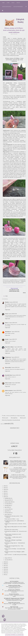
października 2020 (9, 502)
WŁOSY (13, 2)
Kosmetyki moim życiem (14, 602)
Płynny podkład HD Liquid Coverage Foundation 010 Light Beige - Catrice (18, 461)
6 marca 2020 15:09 (13, 302)
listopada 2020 (8, 500)
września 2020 (8, 503)
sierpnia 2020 (8, 505)
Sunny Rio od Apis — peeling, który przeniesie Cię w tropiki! (14, 604)
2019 (5, 562)
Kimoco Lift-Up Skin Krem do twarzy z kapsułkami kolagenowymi (14, 587)
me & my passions (14, 581)
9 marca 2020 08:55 (16, 382)
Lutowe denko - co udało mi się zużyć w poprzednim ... (13, 538)
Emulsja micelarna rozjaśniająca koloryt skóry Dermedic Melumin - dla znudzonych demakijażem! (14, 583)
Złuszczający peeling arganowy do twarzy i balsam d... (15, 527)
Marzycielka (8, 367)
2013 (5, 572)
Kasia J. (7, 322)
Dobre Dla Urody (14, 606)
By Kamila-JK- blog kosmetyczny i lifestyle (14, 598)
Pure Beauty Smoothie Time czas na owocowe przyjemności (14, 591)
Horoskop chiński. (18, 467)
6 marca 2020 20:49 (12, 313)
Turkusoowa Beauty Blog (14, 585)
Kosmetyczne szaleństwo (14, 589)
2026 (5, 485)
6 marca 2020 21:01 (13, 322)
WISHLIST (18, 2)
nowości (7, 423)
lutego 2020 (7, 558)
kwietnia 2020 (8, 512)
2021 (5, 495)
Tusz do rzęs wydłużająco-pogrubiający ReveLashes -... (13, 540)
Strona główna (14, 417)
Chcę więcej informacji (11, 634)
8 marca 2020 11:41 (15, 367)
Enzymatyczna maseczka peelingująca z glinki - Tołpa (15, 552)
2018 (5, 563)
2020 (5, 496)
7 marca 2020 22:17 (15, 357)
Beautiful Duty (8, 375)
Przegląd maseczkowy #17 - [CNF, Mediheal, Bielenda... (14, 521)
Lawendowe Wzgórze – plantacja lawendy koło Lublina (14, 596)
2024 (5, 489)
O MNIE (8, 2)
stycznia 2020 (8, 559)
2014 (5, 571)
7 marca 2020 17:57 (13, 339)
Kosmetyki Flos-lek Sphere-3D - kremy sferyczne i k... (16, 532)
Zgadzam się (20, 634)
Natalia (6, 339)
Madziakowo (8, 331)
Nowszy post (5, 417)
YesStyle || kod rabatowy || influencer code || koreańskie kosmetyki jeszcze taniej (14, 600)
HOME (3, 2)
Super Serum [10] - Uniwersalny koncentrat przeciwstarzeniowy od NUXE (14, 608)
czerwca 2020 (8, 509)
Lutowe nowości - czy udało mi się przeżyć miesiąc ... (16, 555)
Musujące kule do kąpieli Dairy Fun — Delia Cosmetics (14, 546)
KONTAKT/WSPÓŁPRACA (6, 6)
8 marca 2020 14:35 (16, 375)
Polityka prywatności (18, 6)
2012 (5, 574)
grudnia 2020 (8, 498)
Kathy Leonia (8, 382)
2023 (5, 491)
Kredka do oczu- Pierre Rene (18, 474)
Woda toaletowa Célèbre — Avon (12, 519)
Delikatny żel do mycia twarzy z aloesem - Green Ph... (15, 524)
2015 (5, 569)
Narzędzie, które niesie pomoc (11, 529)
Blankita (7, 302)
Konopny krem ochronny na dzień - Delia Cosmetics (14, 516)
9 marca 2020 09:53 (17, 390)
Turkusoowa (8, 357)
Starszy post (23, 417)
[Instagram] (16, 453)
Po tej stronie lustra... (14, 594)
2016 (5, 567)
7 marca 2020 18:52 (18, 347)
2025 (5, 487)
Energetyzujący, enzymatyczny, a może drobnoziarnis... (13, 535)
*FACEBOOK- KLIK (14, 289)
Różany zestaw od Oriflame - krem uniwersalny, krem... (15, 549)
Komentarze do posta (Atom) (13, 420)
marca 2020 (7, 514)
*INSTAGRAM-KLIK (14, 291)
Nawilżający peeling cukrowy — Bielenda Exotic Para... (15, 543)
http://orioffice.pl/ (7, 149)
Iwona (6, 313)
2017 (5, 565)
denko (2, 423)
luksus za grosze (9, 390)
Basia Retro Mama (9, 347)
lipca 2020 (7, 507)
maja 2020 (7, 510)
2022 (5, 493)
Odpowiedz (7, 309)
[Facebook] (13, 453)
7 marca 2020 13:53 (15, 331)
